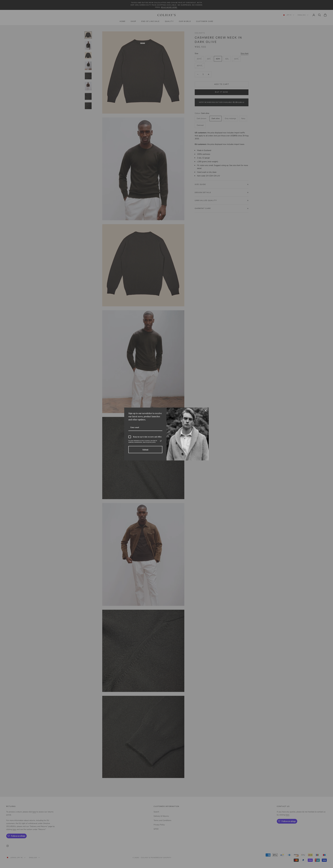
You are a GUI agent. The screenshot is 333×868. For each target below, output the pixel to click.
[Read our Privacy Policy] (160, 440)
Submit (145, 449)
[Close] (206, 411)
